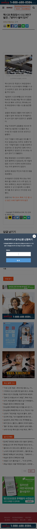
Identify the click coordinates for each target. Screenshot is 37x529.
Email (8, 250)
